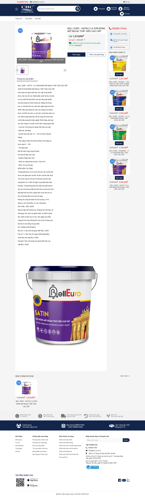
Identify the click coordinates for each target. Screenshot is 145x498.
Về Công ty (18, 440)
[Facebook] (120, 480)
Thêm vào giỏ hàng (96, 54)
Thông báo (18, 448)
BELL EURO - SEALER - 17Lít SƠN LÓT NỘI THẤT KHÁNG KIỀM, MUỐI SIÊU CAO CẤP (119, 84)
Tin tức (17, 442)
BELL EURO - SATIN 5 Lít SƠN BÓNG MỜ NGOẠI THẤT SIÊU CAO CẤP (26, 403)
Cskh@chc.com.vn (38, 2)
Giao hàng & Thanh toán (40, 454)
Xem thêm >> (125, 376)
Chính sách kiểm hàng (66, 442)
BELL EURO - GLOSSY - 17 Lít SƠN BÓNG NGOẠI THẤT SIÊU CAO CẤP (119, 118)
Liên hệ (17, 451)
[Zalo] (128, 480)
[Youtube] (124, 480)
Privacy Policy (63, 457)
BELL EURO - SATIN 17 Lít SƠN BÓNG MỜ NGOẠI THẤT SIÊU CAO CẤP (119, 187)
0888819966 (23, 2)
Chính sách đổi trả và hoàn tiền (69, 454)
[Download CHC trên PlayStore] (32, 485)
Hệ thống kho (19, 445)
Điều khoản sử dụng (66, 436)
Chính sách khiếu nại (65, 451)
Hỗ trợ (127, 2)
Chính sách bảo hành (65, 440)
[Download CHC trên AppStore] (32, 480)
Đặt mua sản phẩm (38, 445)
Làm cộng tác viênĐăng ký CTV (122, 426)
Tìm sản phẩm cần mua (39, 448)
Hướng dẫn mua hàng (40, 436)
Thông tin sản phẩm (25, 79)
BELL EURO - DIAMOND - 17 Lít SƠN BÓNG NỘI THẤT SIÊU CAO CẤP (119, 153)
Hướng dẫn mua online (39, 451)
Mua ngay (76, 54)
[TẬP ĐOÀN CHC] (27, 9)
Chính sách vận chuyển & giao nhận (70, 445)
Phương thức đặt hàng (39, 442)
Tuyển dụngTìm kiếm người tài (29, 426)
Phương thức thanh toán (40, 440)
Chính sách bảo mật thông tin (68, 448)
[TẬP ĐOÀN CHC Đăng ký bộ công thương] (92, 469)
